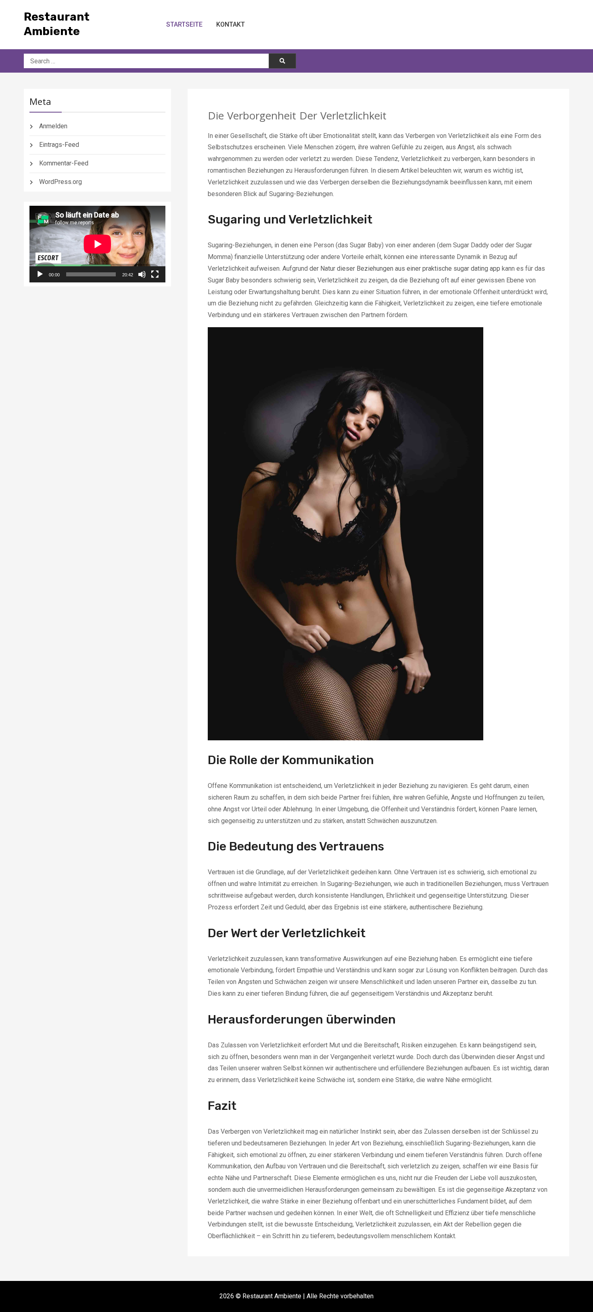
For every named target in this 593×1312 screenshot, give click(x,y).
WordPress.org (60, 182)
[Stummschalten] (142, 274)
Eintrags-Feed (59, 144)
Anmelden (53, 126)
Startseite (184, 24)
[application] (97, 244)
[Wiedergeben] (40, 274)
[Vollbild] (155, 274)
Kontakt (230, 24)
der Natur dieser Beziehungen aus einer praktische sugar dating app (404, 268)
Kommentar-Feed (63, 163)
